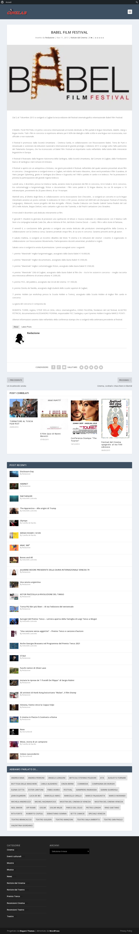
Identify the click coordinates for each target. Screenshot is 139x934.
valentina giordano (22, 825)
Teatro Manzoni (64, 819)
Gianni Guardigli (109, 789)
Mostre (10, 863)
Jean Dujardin (18, 795)
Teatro (10, 916)
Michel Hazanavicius (45, 801)
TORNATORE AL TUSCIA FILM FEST (21, 422)
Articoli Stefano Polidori (82, 778)
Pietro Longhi (93, 807)
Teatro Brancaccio (21, 819)
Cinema (10, 849)
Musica (10, 869)
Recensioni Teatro (15, 909)
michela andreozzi (21, 801)
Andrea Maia (17, 778)
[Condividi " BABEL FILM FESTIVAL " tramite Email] (64, 367)
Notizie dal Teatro (16, 889)
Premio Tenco (13, 896)
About (16, 327)
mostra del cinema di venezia (75, 801)
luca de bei (35, 795)
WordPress (54, 931)
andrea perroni (36, 778)
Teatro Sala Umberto (88, 819)
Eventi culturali (14, 856)
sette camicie (77, 813)
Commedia (83, 783)
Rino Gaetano (112, 807)
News (9, 876)
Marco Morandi (117, 795)
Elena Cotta (17, 789)
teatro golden (44, 819)
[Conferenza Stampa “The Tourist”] (85, 416)
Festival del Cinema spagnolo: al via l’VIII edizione (111, 444)
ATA (102, 778)
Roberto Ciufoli (34, 813)
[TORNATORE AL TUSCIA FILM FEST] (23, 408)
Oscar (43, 807)
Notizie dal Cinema (79, 37)
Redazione (49, 37)
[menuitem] (2, 2)
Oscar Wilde (56, 807)
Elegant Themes (27, 931)
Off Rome (31, 807)
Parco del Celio (74, 807)
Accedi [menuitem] (8, 2)
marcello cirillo (73, 795)
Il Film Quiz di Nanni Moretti (50, 434)
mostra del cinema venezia (109, 801)
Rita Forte (16, 813)
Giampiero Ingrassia (86, 789)
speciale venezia (97, 813)
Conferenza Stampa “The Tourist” (84, 439)
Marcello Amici (52, 795)
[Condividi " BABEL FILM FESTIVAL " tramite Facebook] (53, 367)
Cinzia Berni (67, 783)
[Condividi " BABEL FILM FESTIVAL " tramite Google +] (58, 367)
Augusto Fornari (117, 778)
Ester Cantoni (35, 789)
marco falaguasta (95, 795)
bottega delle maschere (24, 783)
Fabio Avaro (53, 789)
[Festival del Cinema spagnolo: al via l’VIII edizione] (115, 418)
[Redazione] (19, 343)
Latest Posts (27, 327)
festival (68, 789)
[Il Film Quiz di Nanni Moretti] (54, 414)
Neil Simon (16, 807)
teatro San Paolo (113, 819)
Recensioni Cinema (16, 903)
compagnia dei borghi (103, 783)
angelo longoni (56, 778)
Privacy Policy (126, 931)
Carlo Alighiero (49, 783)
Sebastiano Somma (57, 813)
